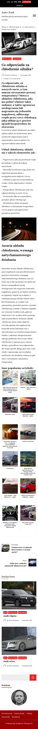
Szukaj (33, 677)
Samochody (17, 59)
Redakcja (20, 5)
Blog (5, 612)
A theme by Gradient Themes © (19, 723)
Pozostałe (6, 717)
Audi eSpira (9, 615)
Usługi (29, 713)
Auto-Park (8, 12)
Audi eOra (9, 661)
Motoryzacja (7, 59)
